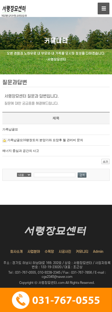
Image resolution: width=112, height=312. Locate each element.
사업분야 (33, 252)
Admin (98, 252)
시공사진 (65, 252)
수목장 (49, 252)
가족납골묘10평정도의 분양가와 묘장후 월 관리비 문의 (45, 140)
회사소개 (16, 252)
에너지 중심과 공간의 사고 (20, 151)
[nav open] (103, 8)
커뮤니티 (82, 252)
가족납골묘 (10, 129)
